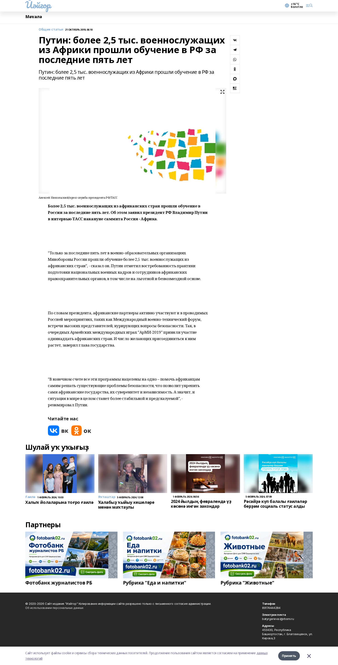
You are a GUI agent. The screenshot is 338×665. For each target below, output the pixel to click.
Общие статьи (51, 30)
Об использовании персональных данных (54, 608)
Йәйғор (37, 5)
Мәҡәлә (33, 16)
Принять (289, 656)
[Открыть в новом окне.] (58, 430)
